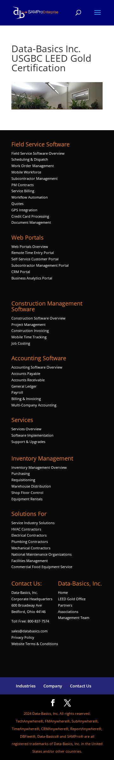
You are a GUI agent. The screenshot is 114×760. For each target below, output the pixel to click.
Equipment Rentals (26, 498)
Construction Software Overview (38, 318)
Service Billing (22, 190)
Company (52, 686)
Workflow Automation (29, 197)
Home (63, 592)
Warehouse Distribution (31, 486)
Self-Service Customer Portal (35, 259)
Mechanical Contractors (30, 547)
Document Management (31, 222)
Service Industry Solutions (32, 522)
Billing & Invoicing (26, 398)
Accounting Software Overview (36, 367)
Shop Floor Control (27, 492)
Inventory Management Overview (39, 467)
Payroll (17, 392)
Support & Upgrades (28, 441)
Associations (68, 611)
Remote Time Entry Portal (32, 252)
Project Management (28, 324)
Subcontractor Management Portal (40, 265)
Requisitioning (23, 479)
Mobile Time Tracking (29, 336)
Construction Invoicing (30, 330)
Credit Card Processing (30, 216)
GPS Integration (24, 210)
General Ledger (24, 386)
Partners (65, 605)
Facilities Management (29, 560)
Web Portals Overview (29, 246)
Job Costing (20, 343)
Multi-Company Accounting (33, 405)
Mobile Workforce (26, 172)
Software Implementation (32, 435)
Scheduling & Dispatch (29, 159)
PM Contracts (22, 184)
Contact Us (80, 686)
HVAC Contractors (26, 529)
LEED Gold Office (72, 598)
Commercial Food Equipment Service (41, 566)
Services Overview (26, 428)
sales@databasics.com (29, 631)
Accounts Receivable (28, 379)
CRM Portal (20, 271)
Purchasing (20, 473)
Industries (25, 686)
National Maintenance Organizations (41, 554)
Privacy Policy (22, 637)
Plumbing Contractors (29, 541)
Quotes (17, 203)
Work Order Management (32, 165)
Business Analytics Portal (31, 278)
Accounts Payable (25, 373)
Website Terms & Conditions (34, 643)
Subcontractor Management (34, 178)
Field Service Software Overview (38, 153)
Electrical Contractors (29, 535)
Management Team (73, 617)
